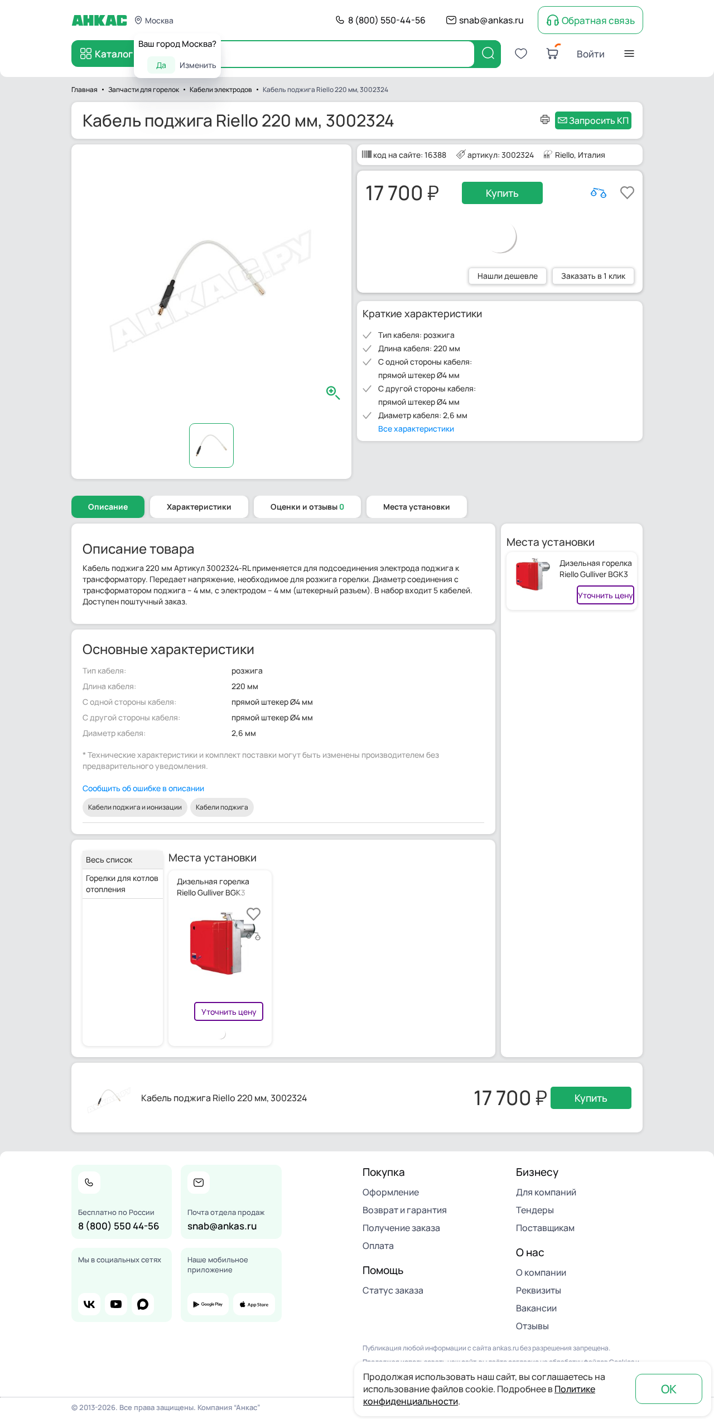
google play (208, 1304)
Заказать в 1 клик (593, 275)
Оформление (391, 1192)
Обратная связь (598, 20)
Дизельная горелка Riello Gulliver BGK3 (595, 568)
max (143, 1304)
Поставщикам (545, 1228)
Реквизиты (538, 1290)
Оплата (378, 1245)
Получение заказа (401, 1228)
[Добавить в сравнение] (598, 193)
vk (89, 1304)
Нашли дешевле (507, 275)
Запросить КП (599, 120)
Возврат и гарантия (405, 1210)
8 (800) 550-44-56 (387, 20)
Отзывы (532, 1326)
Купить (502, 193)
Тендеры (535, 1210)
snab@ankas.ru (491, 20)
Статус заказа (393, 1290)
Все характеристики (416, 428)
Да (161, 65)
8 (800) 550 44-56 (119, 1225)
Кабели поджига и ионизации (135, 807)
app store (253, 1304)
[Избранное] (521, 53)
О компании (541, 1272)
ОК (669, 1389)
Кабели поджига (222, 807)
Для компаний (546, 1192)
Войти (591, 53)
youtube (116, 1304)
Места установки (416, 506)
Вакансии (536, 1308)
